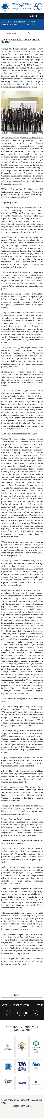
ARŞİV (4, 1005)
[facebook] (9, 1013)
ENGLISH (33, 16)
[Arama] (42, 16)
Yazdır (29, 33)
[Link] (8, 1046)
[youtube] (26, 1013)
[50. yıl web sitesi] (38, 6)
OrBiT (28, 1106)
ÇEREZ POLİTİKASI (22, 1005)
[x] (18, 1013)
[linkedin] (35, 1013)
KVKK (40, 1005)
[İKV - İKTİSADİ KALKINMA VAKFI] (5, 6)
